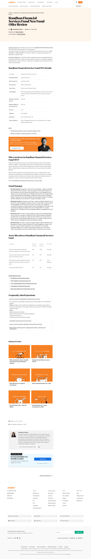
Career (64, 503)
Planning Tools (80, 495)
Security (60, 546)
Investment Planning (13, 6)
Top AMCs (38, 516)
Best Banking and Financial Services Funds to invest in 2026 (27, 180)
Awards (64, 498)
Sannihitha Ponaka (18, 29)
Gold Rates (35, 505)
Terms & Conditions (41, 546)
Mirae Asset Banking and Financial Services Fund (23, 289)
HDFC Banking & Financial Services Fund (21, 281)
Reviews (65, 505)
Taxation (50, 495)
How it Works (66, 495)
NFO (34, 503)
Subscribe (79, 532)
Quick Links (79, 490)
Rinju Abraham (19, 32)
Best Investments (24, 6)
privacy (40, 463)
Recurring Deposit (37, 508)
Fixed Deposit (36, 495)
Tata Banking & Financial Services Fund (20, 286)
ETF (34, 500)
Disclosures (32, 546)
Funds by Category (14, 516)
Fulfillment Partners (52, 546)
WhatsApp (11, 493)
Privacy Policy (24, 546)
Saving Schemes (52, 503)
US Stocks (35, 498)
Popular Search (65, 520)
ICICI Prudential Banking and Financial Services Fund (24, 283)
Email (10, 495)
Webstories (79, 500)
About (64, 490)
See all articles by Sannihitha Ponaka (27, 446)
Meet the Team (66, 493)
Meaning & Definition (35, 6)
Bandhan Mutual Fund (14, 47)
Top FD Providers (65, 516)
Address (11, 498)
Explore (34, 490)
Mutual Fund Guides (47, 6)
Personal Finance (52, 500)
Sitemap (66, 546)
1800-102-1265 (12, 490)
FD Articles (50, 498)
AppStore (73, 538)
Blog (78, 493)
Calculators (38, 520)
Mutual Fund (17, 12)
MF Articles (50, 493)
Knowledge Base (51, 490)
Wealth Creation (51, 505)
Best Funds (12, 520)
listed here (68, 554)
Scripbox (11, 12)
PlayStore (80, 538)
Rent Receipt (80, 498)
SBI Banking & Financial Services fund (20, 278)
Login (80, 2)
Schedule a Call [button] (16, 148)
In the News (65, 500)
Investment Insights (16, 454)
